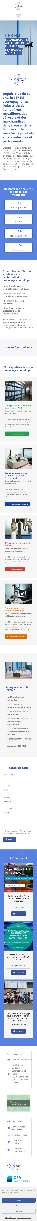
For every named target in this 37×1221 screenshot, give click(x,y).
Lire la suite (20, 914)
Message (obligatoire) (10, 809)
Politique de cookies (10, 1218)
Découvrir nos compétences (19, 504)
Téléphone (6, 797)
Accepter (19, 1200)
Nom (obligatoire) (9, 774)
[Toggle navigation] (18, 16)
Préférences (18, 1211)
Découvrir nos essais (16, 569)
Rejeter (18, 1206)
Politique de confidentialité (24, 1218)
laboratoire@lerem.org (22, 1059)
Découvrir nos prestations (18, 434)
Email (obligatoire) (9, 786)
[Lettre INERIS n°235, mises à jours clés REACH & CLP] (18, 936)
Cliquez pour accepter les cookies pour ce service (18, 1103)
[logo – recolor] (14, 1166)
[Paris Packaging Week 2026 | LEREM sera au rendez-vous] (18, 877)
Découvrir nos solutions (17, 636)
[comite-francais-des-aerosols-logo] (18, 1179)
